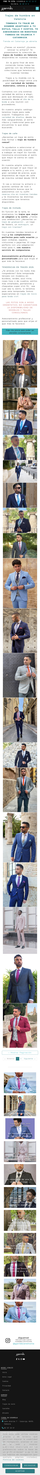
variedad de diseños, (13, 117)
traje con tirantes (11, 227)
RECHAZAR (29, 1465)
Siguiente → (30, 1059)
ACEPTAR (20, 1471)
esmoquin (23, 225)
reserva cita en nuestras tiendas (20, 194)
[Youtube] (24, 1359)
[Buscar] (24, 8)
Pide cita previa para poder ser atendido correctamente (20, 331)
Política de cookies (13, 1460)
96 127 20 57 (31, 1)
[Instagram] (21, 1359)
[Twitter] (19, 1359)
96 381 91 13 (24, 4)
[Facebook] (16, 1359)
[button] (37, 8)
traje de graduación (12, 222)
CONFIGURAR (11, 1465)
